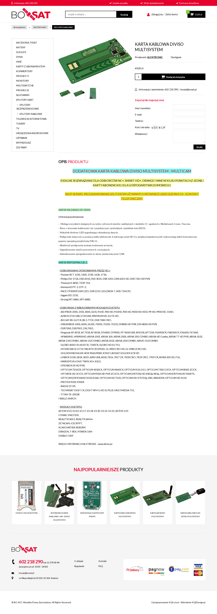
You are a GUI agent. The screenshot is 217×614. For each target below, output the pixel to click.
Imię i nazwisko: (143, 108)
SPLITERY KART (40, 27)
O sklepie (78, 561)
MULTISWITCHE (25, 85)
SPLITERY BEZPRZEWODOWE (28, 106)
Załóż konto (171, 14)
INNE (19, 61)
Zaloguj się (157, 14)
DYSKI (19, 56)
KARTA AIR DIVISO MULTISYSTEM (157, 515)
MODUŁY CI (22, 75)
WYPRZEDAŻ (23, 142)
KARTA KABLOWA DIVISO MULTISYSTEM (125, 515)
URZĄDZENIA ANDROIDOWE (32, 133)
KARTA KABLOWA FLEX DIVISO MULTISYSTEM (190, 515)
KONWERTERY (24, 71)
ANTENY (20, 47)
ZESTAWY (21, 147)
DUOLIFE (21, 52)
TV (17, 128)
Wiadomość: (141, 133)
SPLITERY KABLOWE (63, 27)
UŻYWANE (21, 137)
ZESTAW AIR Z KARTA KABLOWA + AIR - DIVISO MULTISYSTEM (59, 516)
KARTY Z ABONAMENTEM (30, 66)
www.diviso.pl (105, 443)
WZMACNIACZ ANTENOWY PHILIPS (92, 515)
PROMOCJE (22, 90)
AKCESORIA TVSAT (26, 42)
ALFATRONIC (155, 57)
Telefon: (139, 120)
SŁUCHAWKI (23, 95)
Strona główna (19, 27)
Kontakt (102, 561)
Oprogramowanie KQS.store (165, 602)
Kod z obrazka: (142, 127)
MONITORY (22, 80)
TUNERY (20, 123)
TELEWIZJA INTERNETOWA (31, 118)
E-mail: (138, 114)
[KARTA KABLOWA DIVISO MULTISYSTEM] (95, 60)
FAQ (100, 566)
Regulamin (79, 566)
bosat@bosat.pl (188, 89)
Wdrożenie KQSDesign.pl (193, 602)
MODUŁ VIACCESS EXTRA (27, 513)
